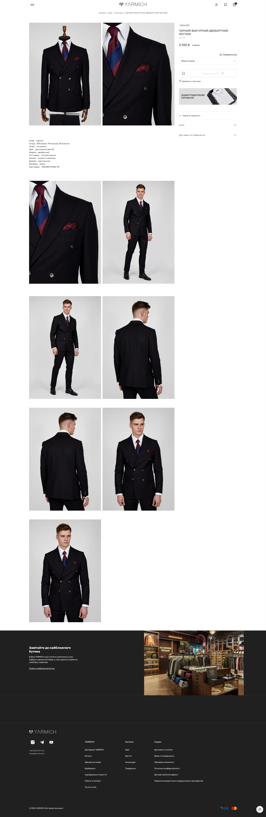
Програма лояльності (164, 762)
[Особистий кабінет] (216, 5)
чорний (39, 141)
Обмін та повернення (164, 756)
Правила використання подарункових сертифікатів (178, 781)
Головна (102, 13)
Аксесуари (130, 762)
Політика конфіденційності (167, 768)
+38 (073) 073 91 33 (36, 751)
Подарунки (130, 768)
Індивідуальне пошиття (96, 775)
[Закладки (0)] (225, 5)
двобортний (43, 152)
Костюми (119, 13)
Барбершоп (90, 768)
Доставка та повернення (192, 135)
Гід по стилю (90, 787)
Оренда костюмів (93, 762)
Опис (181, 125)
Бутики (88, 756)
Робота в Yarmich (93, 781)
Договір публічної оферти (166, 775)
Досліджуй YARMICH (94, 750)
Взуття (128, 756)
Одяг (110, 13)
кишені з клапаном (47, 158)
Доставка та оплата (163, 750)
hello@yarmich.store (36, 754)
